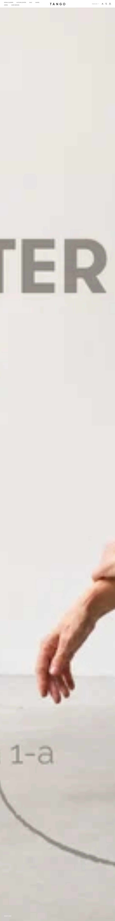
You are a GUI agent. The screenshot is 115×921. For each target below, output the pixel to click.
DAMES (37, 2)
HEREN (6, 5)
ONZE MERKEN (15, 5)
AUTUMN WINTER (21, 2)
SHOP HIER (7, 916)
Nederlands (94, 3)
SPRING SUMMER (8, 2)
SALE (30, 2)
